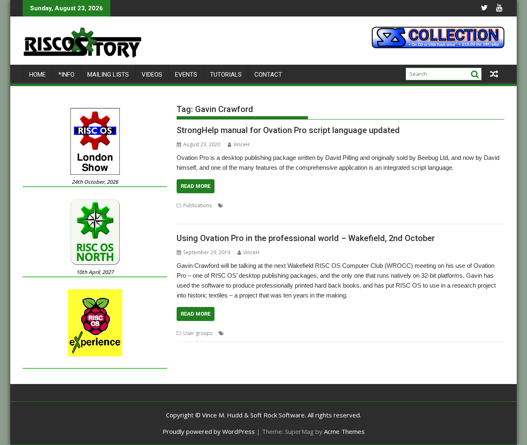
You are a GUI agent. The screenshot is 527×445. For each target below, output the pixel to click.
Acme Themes (344, 431)
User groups (197, 333)
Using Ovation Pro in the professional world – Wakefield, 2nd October (306, 238)
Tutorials (226, 74)
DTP (368, 205)
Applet (233, 205)
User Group (358, 333)
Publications (197, 205)
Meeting (300, 333)
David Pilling (258, 205)
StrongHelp (214, 215)
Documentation (342, 205)
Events (186, 74)
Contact (268, 74)
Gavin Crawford (395, 205)
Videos (152, 74)
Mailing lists (108, 74)
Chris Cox (237, 333)
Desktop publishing (298, 205)
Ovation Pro (451, 205)
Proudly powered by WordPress (209, 431)
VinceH (241, 144)
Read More (195, 186)
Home (37, 74)
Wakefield (387, 333)
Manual (425, 205)
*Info (66, 74)
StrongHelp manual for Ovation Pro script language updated (288, 130)
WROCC (411, 333)
